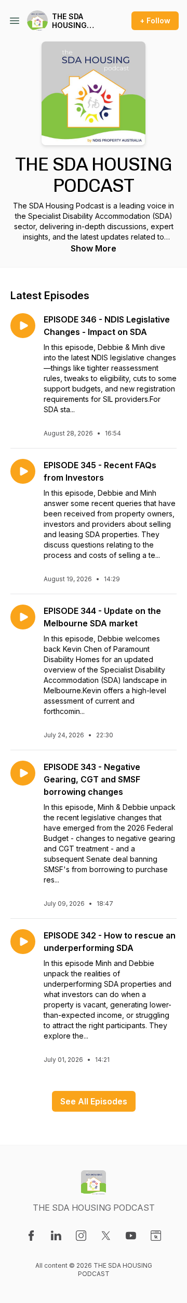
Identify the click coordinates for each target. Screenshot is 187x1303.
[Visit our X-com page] (106, 1235)
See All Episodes (93, 1101)
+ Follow (155, 20)
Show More (93, 248)
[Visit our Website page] (156, 1235)
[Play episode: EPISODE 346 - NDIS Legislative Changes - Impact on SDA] (22, 325)
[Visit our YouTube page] (131, 1235)
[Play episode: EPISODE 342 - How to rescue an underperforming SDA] (22, 941)
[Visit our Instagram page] (81, 1235)
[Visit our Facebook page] (31, 1235)
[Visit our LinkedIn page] (56, 1235)
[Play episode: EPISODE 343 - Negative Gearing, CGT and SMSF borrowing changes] (22, 773)
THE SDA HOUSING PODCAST (70, 21)
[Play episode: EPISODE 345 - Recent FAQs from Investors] (22, 471)
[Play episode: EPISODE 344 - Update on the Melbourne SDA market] (22, 617)
